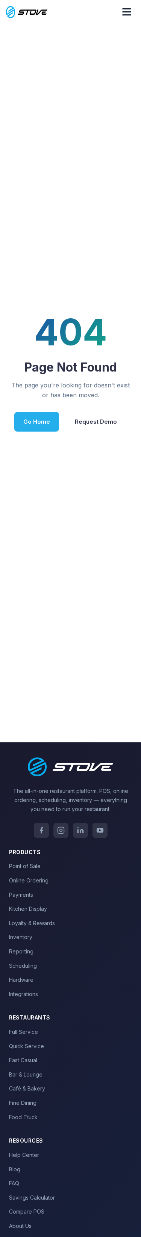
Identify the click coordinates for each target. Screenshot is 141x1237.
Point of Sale (25, 866)
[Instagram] (60, 830)
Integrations (23, 994)
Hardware (21, 979)
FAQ (14, 1183)
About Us (20, 1226)
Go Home (36, 421)
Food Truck (23, 1117)
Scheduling (23, 965)
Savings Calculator (32, 1197)
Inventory (20, 937)
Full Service (23, 1032)
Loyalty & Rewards (32, 923)
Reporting (21, 951)
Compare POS (26, 1211)
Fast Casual (23, 1060)
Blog (14, 1169)
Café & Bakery (27, 1088)
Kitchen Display (28, 908)
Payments (21, 895)
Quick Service (26, 1046)
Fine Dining (22, 1103)
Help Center (24, 1155)
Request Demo (96, 421)
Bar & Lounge (25, 1074)
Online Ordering (29, 880)
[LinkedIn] (80, 830)
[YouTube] (100, 830)
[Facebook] (41, 830)
